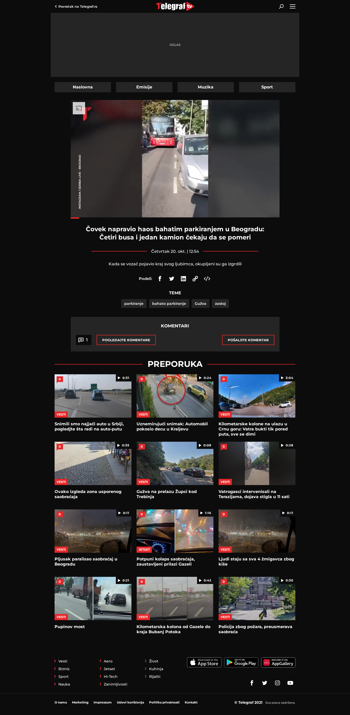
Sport (267, 87)
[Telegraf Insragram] (277, 683)
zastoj (220, 303)
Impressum (103, 702)
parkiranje (133, 303)
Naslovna (83, 87)
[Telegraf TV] (290, 683)
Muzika (205, 87)
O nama (61, 702)
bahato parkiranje (169, 303)
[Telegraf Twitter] (265, 683)
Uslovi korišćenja (130, 702)
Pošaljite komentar (248, 340)
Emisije (144, 87)
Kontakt (191, 702)
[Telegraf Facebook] (252, 683)
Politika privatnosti (164, 702)
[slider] (175, 218)
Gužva (200, 303)
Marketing (80, 702)
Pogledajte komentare (126, 340)
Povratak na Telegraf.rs (77, 6)
